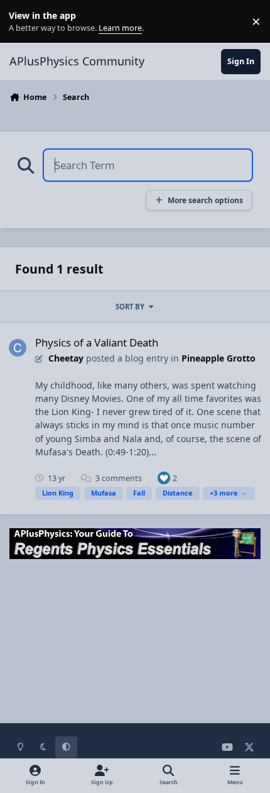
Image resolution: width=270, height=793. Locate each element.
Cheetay (66, 358)
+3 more (224, 492)
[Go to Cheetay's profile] (17, 348)
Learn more (24, 22)
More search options (205, 200)
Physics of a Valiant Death (96, 342)
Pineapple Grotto (218, 358)
